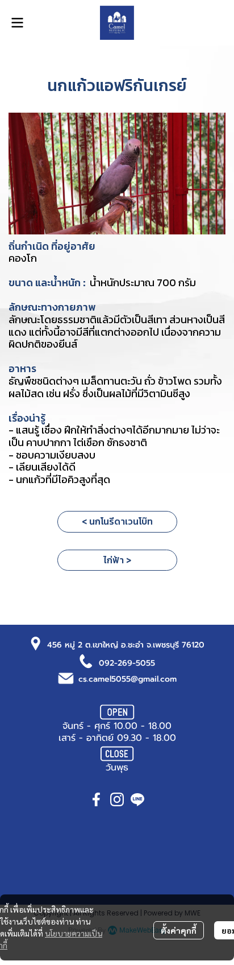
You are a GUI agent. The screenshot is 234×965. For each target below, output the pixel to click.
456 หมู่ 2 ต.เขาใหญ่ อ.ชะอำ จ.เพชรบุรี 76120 (125, 645)
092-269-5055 (127, 663)
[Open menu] (17, 22)
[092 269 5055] (86, 660)
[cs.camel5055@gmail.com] (65, 677)
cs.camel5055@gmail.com (127, 679)
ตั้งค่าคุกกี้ (179, 930)
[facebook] (96, 799)
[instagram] (117, 799)
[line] (137, 799)
